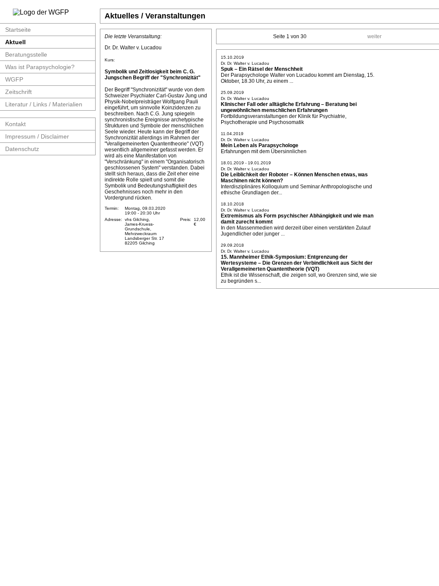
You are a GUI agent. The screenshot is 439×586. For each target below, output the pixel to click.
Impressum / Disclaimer (37, 136)
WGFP (14, 79)
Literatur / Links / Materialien (43, 104)
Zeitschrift (18, 91)
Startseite (18, 29)
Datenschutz (22, 148)
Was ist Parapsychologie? (40, 66)
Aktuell (15, 42)
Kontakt (15, 124)
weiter (374, 36)
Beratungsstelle (26, 54)
